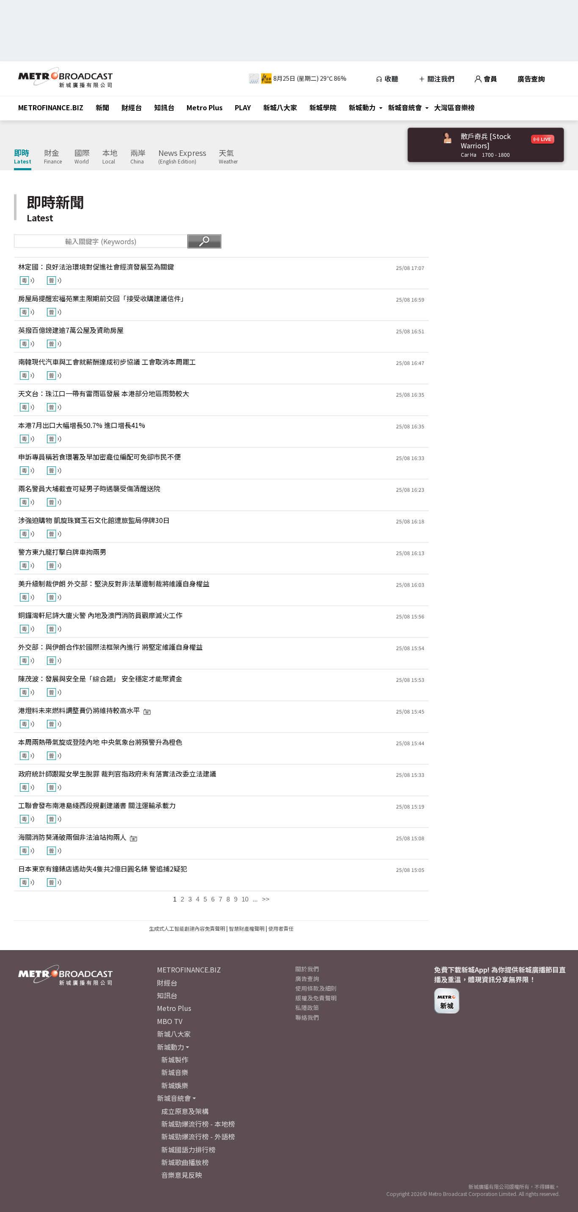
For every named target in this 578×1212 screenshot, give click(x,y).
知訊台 (164, 107)
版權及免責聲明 (316, 998)
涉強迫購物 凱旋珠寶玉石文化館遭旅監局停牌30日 (94, 520)
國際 (82, 157)
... (255, 899)
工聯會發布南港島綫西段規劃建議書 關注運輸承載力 (97, 805)
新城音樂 (174, 1072)
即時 (22, 157)
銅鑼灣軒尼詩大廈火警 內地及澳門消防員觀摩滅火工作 (100, 615)
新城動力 (362, 107)
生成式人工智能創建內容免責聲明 (187, 928)
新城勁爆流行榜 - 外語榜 (198, 1136)
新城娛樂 (174, 1085)
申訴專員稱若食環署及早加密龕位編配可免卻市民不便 (99, 456)
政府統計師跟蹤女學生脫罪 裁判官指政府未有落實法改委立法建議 (117, 773)
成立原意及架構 (185, 1111)
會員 (489, 79)
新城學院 (322, 107)
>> (266, 899)
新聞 (102, 107)
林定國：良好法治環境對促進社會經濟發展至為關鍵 (96, 266)
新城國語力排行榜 (188, 1149)
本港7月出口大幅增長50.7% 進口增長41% (81, 425)
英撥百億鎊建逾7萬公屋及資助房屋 (71, 330)
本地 (110, 157)
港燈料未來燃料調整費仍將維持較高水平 (79, 710)
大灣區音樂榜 (454, 107)
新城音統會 (405, 107)
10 (245, 899)
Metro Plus (205, 107)
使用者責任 (281, 928)
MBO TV (169, 1021)
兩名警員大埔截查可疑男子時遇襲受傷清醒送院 (89, 488)
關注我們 (440, 79)
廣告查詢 (531, 79)
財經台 (131, 107)
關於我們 (307, 968)
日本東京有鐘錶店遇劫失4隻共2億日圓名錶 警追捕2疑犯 (102, 868)
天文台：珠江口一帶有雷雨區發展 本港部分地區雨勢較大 (103, 393)
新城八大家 (280, 107)
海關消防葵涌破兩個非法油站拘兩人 (72, 837)
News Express (182, 157)
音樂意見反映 (181, 1175)
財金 (53, 157)
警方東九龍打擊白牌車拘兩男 (62, 551)
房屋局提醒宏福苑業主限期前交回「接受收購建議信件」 (102, 298)
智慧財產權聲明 (246, 928)
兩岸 (138, 157)
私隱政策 (307, 1007)
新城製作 (174, 1059)
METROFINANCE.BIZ (50, 107)
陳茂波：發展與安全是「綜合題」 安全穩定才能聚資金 (100, 678)
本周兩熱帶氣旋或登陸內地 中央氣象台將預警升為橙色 (100, 741)
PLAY (243, 107)
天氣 (228, 157)
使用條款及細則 (316, 988)
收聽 (390, 79)
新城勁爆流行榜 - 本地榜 (198, 1124)
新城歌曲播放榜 (185, 1162)
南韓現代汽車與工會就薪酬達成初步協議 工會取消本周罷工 (107, 361)
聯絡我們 (307, 1017)
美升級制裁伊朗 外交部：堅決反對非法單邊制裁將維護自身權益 (113, 583)
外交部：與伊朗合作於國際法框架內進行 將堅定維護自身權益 (110, 646)
